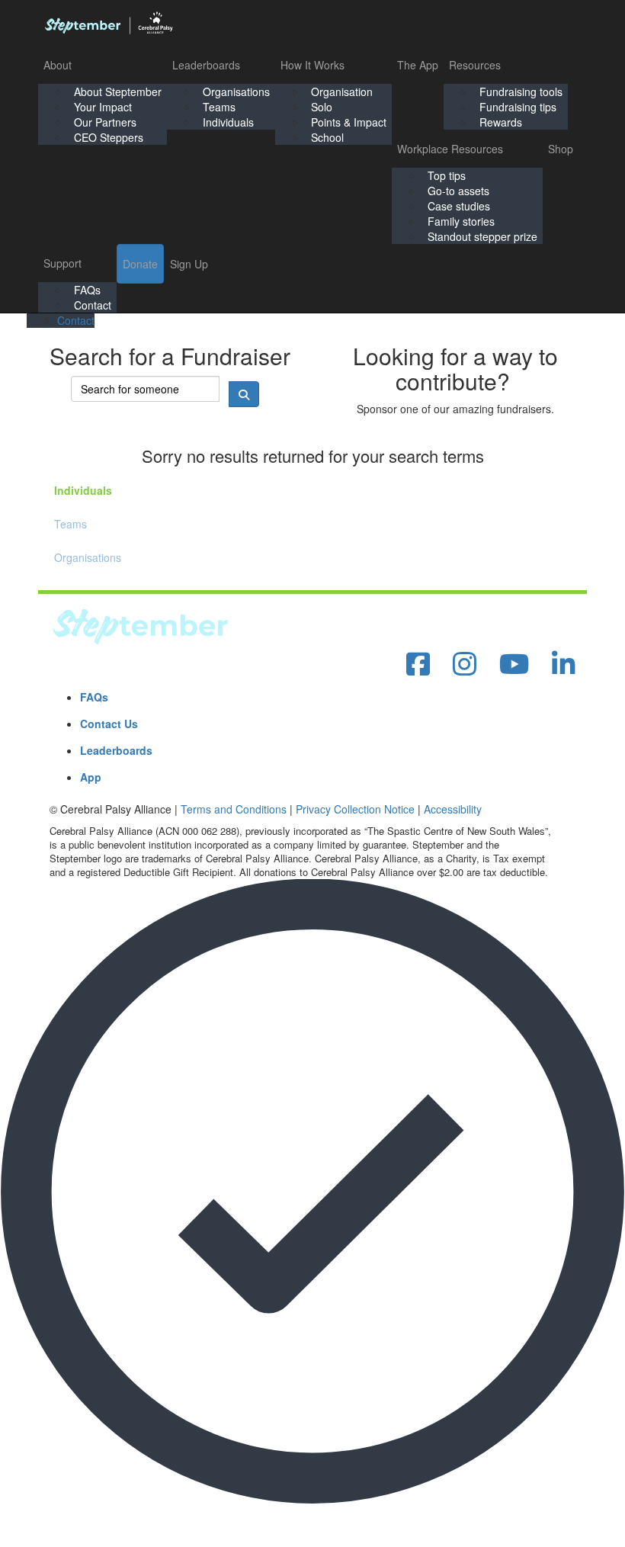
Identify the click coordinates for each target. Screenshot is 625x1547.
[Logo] (108, 23)
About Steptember (118, 91)
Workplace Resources (450, 148)
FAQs (87, 289)
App (90, 777)
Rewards (500, 122)
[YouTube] (514, 664)
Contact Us (109, 723)
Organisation (342, 91)
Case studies (459, 205)
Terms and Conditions (234, 809)
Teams (219, 106)
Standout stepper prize (482, 236)
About (57, 64)
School (327, 137)
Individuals (228, 122)
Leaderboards (206, 64)
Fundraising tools (520, 91)
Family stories (461, 221)
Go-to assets (458, 190)
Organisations (236, 91)
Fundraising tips (517, 106)
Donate (140, 263)
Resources (475, 64)
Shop (560, 148)
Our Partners (105, 122)
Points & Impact (348, 122)
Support (62, 263)
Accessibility (453, 809)
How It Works (312, 64)
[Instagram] (464, 664)
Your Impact (103, 106)
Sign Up (189, 263)
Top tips (447, 175)
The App (417, 64)
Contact (92, 305)
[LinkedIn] (563, 664)
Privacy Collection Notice (355, 809)
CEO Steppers (108, 137)
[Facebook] (418, 664)
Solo (321, 106)
